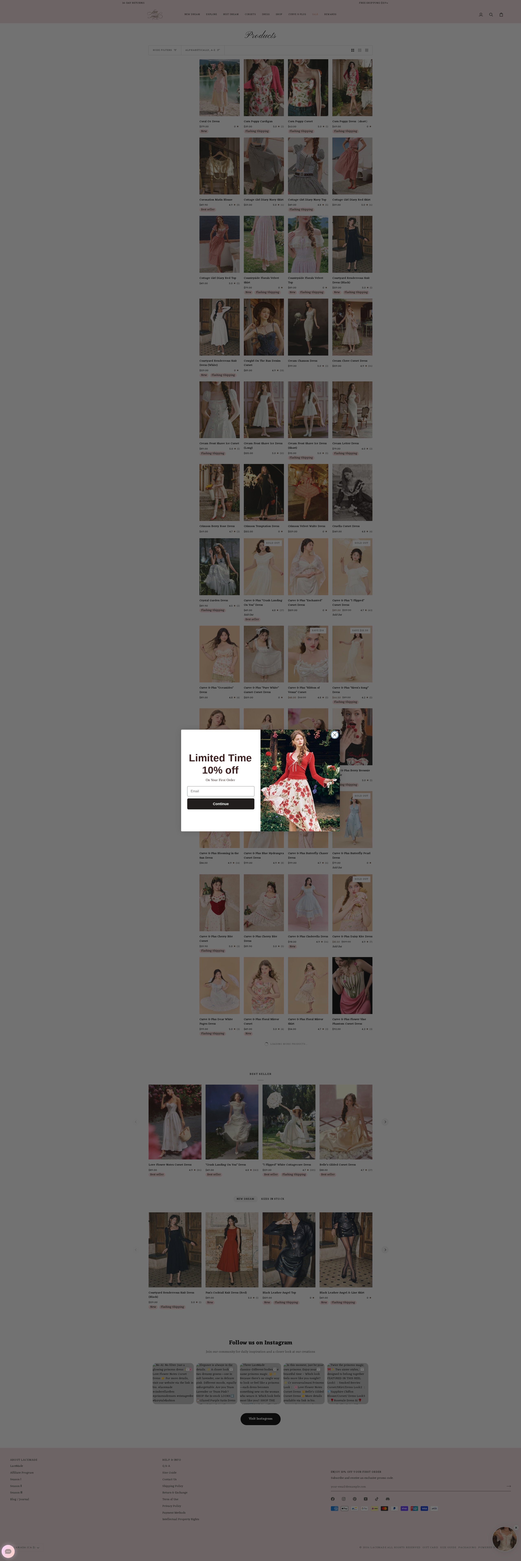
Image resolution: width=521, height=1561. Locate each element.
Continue (221, 804)
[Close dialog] (334, 734)
